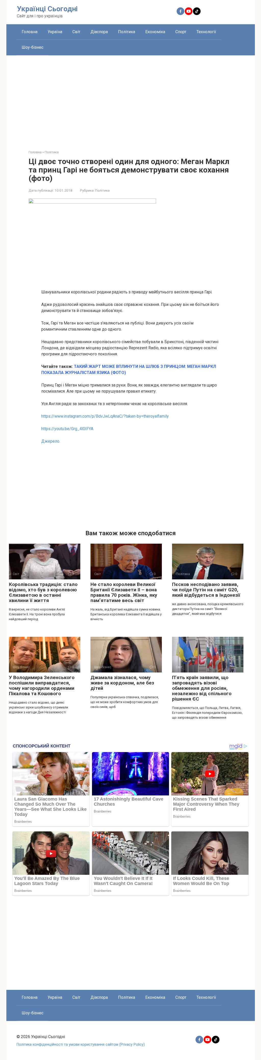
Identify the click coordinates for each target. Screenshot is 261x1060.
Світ (76, 31)
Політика (126, 31)
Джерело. (50, 441)
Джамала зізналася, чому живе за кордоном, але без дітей (122, 683)
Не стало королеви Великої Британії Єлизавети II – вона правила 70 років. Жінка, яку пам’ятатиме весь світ (123, 592)
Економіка (155, 31)
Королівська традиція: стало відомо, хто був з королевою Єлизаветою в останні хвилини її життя (43, 592)
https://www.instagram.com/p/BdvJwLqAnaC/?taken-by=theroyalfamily (105, 416)
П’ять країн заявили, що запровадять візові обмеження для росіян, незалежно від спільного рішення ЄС (201, 688)
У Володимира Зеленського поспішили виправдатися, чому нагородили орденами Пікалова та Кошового (41, 685)
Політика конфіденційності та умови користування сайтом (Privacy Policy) (81, 1044)
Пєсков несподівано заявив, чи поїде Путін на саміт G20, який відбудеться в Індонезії (206, 589)
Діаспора (99, 31)
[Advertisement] (130, 98)
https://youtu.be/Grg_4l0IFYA (67, 428)
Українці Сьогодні (47, 9)
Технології (206, 31)
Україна (55, 31)
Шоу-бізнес (32, 47)
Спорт (180, 31)
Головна (29, 31)
